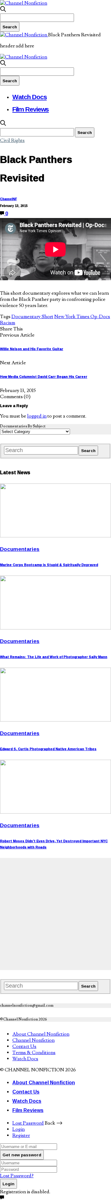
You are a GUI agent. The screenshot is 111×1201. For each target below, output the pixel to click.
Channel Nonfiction (33, 1040)
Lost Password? (17, 1176)
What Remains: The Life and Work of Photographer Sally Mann (53, 657)
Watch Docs (29, 97)
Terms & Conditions (34, 1052)
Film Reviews (30, 109)
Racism (7, 323)
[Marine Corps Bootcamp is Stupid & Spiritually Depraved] (55, 536)
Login (18, 1129)
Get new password (21, 1155)
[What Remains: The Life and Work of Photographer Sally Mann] (55, 628)
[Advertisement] (55, 913)
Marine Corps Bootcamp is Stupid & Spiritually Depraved (49, 565)
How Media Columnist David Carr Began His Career (43, 377)
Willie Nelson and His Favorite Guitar (31, 349)
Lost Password (28, 1123)
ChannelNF (8, 199)
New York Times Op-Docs (82, 316)
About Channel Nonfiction (40, 1034)
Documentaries (19, 549)
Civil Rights (12, 140)
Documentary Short (32, 316)
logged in (37, 416)
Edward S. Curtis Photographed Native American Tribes (48, 749)
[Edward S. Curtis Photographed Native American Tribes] (55, 720)
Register (21, 1135)
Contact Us (24, 1046)
